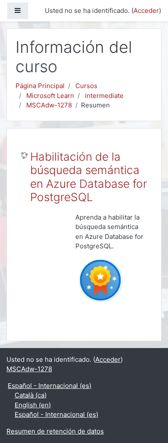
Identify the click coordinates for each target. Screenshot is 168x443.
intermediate (104, 96)
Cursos (86, 86)
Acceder (146, 10)
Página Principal (40, 86)
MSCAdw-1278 (49, 105)
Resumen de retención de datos (55, 431)
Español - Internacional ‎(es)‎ (49, 386)
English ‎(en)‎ (33, 405)
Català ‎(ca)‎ (31, 395)
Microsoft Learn (50, 96)
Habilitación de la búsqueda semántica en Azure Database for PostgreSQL (88, 177)
